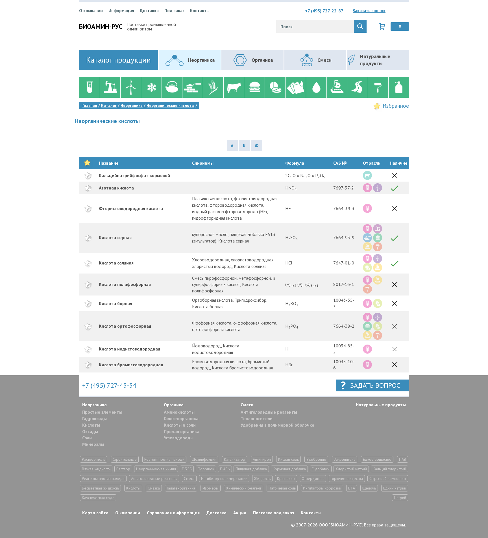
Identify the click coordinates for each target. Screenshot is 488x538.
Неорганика (94, 404)
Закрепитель (344, 459)
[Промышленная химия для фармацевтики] (275, 87)
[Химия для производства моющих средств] (398, 87)
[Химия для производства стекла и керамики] (172, 87)
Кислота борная (115, 303)
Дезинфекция (204, 459)
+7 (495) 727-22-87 (324, 10)
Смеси (247, 404)
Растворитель (93, 459)
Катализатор (234, 459)
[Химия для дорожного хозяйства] (357, 87)
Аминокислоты (179, 412)
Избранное (396, 105)
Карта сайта (95, 512)
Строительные (125, 459)
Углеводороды (178, 437)
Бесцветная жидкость (100, 488)
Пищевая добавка (251, 468)
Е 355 (187, 468)
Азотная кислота (116, 188)
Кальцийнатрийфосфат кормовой (134, 175)
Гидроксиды (94, 418)
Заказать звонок (369, 10)
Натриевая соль (282, 488)
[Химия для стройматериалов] (192, 87)
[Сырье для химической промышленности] (89, 87)
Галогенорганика (181, 418)
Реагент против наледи (164, 459)
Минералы (93, 444)
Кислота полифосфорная (125, 284)
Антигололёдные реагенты (269, 412)
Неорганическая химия (156, 468)
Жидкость (262, 478)
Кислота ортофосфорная (125, 326)
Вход (404, 10)
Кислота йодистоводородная (129, 349)
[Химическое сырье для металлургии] (336, 87)
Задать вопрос (375, 385)
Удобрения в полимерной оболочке (277, 425)
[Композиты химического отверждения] (295, 87)
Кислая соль (288, 459)
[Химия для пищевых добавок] (254, 87)
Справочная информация (173, 512)
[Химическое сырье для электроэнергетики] (130, 87)
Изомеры (210, 488)
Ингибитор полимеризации (224, 478)
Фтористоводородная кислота (131, 208)
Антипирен (262, 459)
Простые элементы (102, 412)
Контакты (200, 10)
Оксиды (90, 431)
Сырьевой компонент (387, 478)
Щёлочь (369, 488)
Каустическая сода (98, 497)
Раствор (123, 468)
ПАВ (402, 459)
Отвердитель (313, 478)
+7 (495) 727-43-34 (109, 385)
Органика (174, 404)
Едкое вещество (377, 459)
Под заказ (174, 10)
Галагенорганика (181, 488)
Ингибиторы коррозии (322, 488)
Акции (239, 512)
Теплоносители (257, 418)
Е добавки (321, 468)
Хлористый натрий (351, 468)
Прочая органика (181, 431)
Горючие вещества (347, 478)
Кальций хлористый (389, 468)
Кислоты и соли (180, 425)
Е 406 (225, 468)
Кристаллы (286, 478)
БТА (351, 488)
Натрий (400, 497)
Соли (87, 437)
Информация (121, 10)
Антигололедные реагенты (154, 478)
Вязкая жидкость (96, 468)
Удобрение (316, 459)
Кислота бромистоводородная (131, 364)
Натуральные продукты (381, 404)
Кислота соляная (116, 263)
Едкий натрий (394, 488)
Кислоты (91, 425)
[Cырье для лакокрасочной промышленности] (378, 87)
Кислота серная (115, 237)
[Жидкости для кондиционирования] (151, 87)
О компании (91, 10)
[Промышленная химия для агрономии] (213, 87)
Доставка (149, 10)
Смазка (154, 488)
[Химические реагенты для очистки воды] (316, 87)
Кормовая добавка (289, 468)
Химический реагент (243, 488)
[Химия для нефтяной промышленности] (110, 87)
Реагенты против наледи (103, 478)
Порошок (206, 468)
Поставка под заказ (273, 512)
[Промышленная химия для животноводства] (233, 87)
